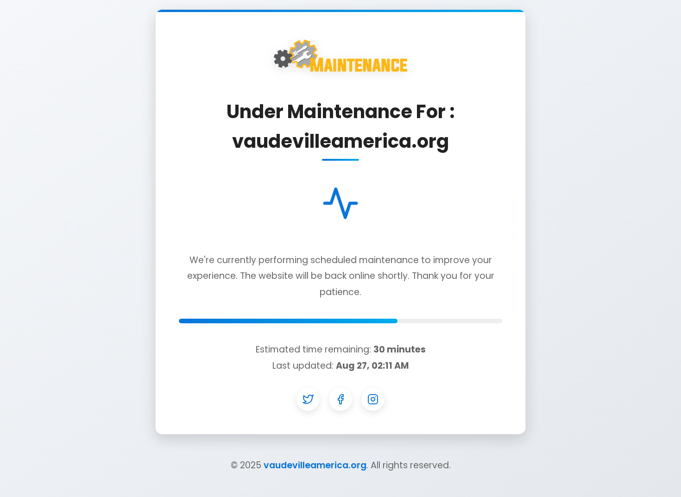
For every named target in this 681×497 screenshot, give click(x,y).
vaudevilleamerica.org (315, 465)
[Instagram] (373, 399)
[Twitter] (308, 399)
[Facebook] (340, 399)
